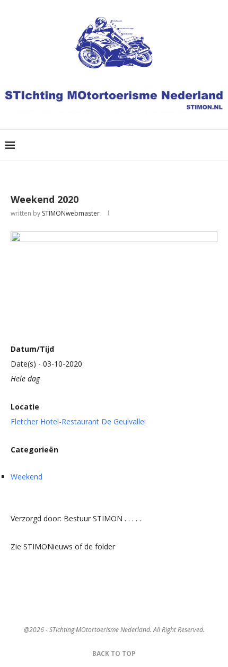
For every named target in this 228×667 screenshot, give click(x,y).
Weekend (26, 477)
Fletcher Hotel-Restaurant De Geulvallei (78, 421)
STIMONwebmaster (71, 213)
